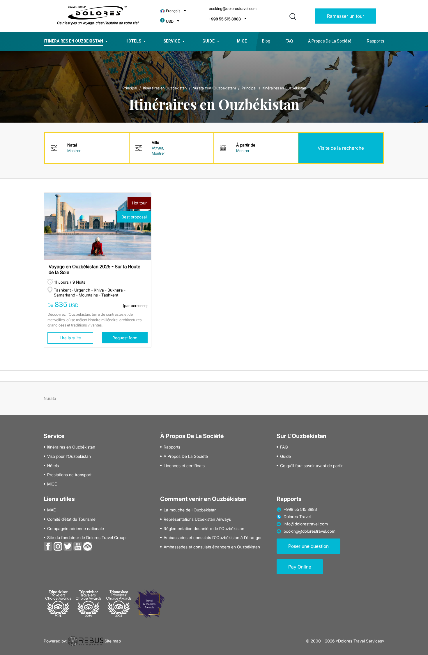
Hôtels (133, 41)
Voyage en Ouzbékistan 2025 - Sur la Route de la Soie (94, 269)
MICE (52, 484)
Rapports (375, 41)
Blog (266, 41)
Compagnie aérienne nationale (75, 528)
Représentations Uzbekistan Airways (197, 519)
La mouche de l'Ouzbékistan (190, 510)
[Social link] (48, 545)
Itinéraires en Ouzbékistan (73, 41)
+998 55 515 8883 (225, 19)
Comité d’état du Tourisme (71, 519)
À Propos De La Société (329, 41)
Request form (124, 337)
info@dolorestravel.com (306, 524)
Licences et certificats (184, 465)
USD (170, 21)
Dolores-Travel (297, 516)
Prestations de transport (69, 474)
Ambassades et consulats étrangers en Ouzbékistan (212, 547)
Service (171, 41)
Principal (129, 88)
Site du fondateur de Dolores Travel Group (86, 537)
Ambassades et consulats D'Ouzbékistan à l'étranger (213, 537)
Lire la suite (70, 337)
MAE (51, 510)
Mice (242, 41)
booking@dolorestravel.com (233, 8)
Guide (208, 41)
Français (173, 11)
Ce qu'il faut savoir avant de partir (311, 465)
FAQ (289, 41)
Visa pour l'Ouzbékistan (69, 456)
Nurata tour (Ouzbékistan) (214, 88)
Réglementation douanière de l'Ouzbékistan (204, 528)
